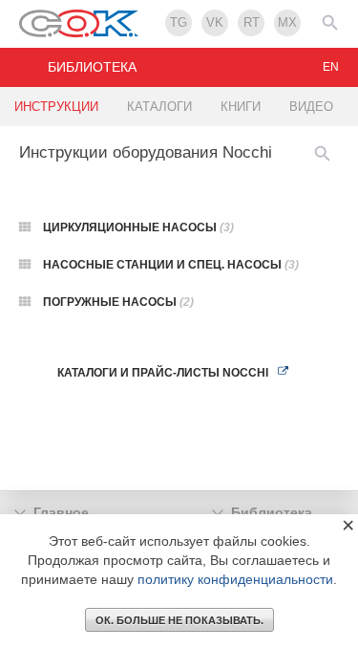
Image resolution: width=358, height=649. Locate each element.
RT (251, 22)
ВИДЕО (311, 106)
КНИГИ (241, 106)
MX (287, 22)
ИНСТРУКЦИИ (56, 106)
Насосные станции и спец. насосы (171, 264)
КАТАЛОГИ (159, 106)
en (331, 67)
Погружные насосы (118, 302)
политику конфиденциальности (235, 579)
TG (178, 22)
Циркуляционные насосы (138, 227)
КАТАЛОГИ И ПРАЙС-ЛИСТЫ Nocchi (162, 372)
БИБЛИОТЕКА (92, 67)
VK (214, 22)
